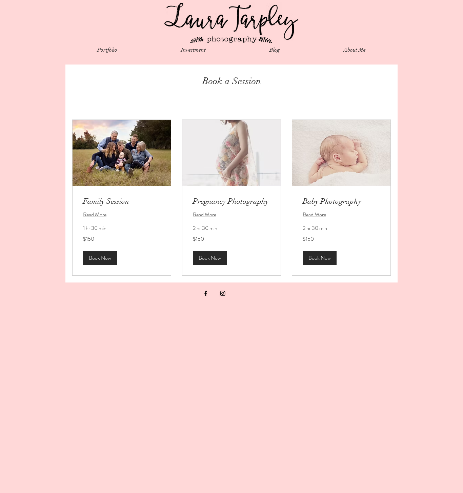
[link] (121, 201)
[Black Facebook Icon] (205, 293)
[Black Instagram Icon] (222, 293)
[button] (100, 258)
